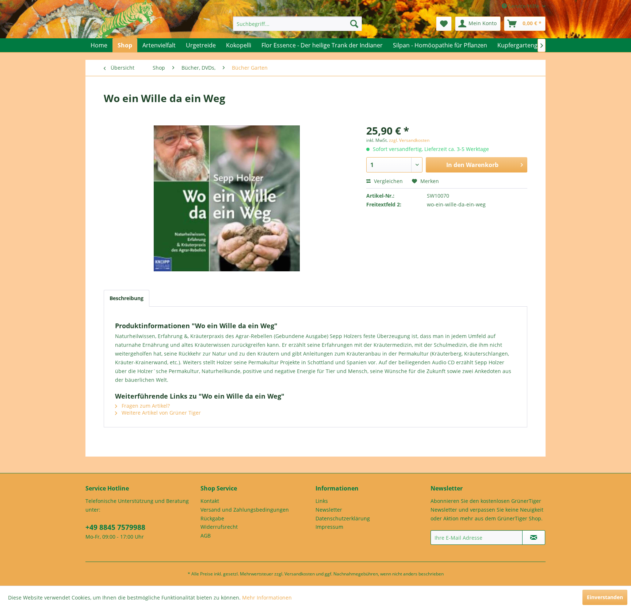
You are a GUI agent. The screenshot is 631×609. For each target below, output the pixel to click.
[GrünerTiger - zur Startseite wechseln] (123, 26)
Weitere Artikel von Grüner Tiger (160, 412)
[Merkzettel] (444, 23)
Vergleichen (387, 181)
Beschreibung (127, 298)
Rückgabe (212, 518)
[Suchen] (354, 23)
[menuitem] (297, 23)
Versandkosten (299, 574)
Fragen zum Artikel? (145, 405)
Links (322, 500)
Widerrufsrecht (219, 526)
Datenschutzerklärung (343, 518)
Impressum (329, 526)
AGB (205, 535)
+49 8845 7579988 (115, 527)
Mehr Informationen (267, 597)
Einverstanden (605, 597)
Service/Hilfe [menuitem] (523, 6)
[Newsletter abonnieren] (533, 537)
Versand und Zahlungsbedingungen (244, 509)
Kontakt (209, 500)
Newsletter (329, 509)
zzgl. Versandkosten (409, 140)
